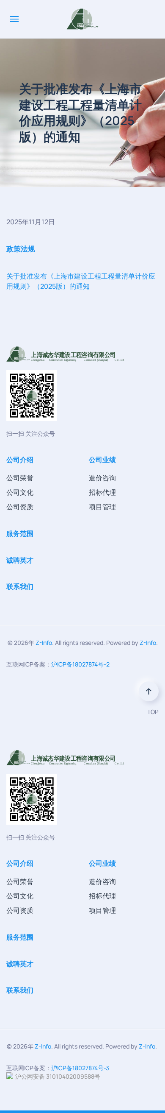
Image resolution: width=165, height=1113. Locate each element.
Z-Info (44, 643)
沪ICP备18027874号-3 (80, 1068)
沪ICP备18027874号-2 (80, 664)
